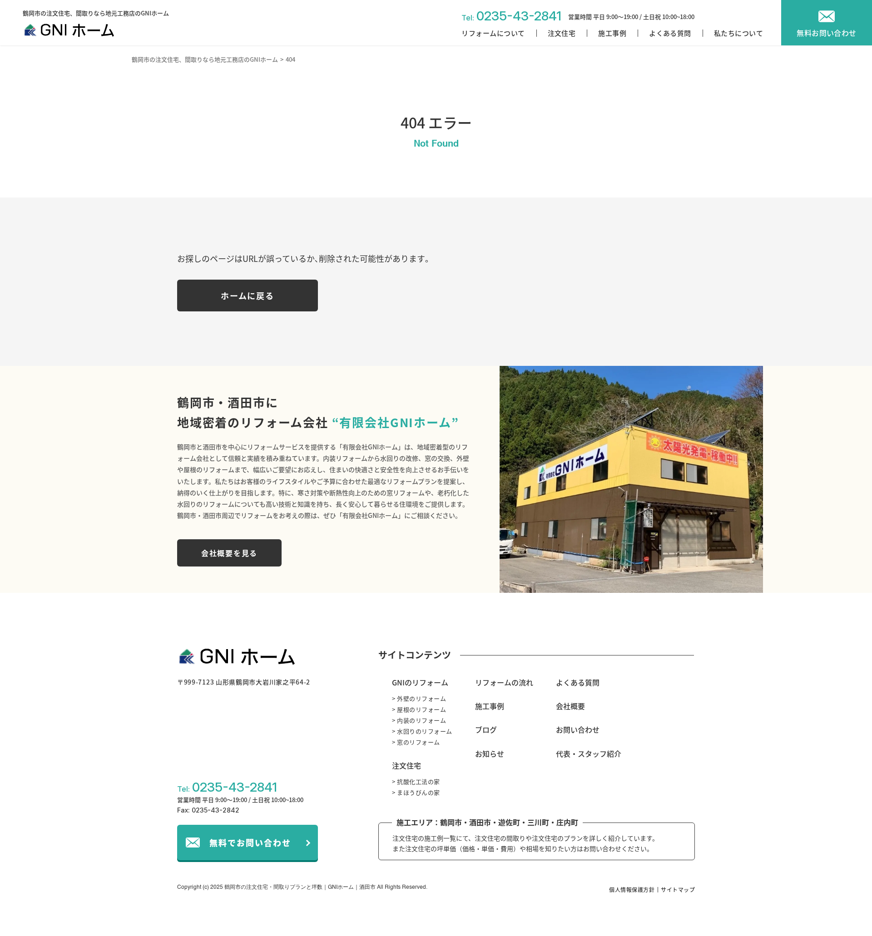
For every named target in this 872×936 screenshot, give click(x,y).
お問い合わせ (578, 729)
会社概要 (570, 705)
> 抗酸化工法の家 (416, 781)
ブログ (486, 729)
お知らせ (489, 753)
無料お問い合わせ (827, 32)
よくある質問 (670, 33)
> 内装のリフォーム (419, 720)
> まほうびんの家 (416, 792)
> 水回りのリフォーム (422, 731)
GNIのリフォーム (420, 682)
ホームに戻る (248, 295)
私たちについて (738, 33)
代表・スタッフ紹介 (588, 753)
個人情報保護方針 (631, 889)
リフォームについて (493, 33)
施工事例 (612, 33)
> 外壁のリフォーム (419, 698)
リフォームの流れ (504, 682)
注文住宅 (562, 33)
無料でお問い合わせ (250, 842)
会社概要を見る (229, 552)
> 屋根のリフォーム (419, 709)
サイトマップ (678, 889)
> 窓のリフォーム (416, 742)
